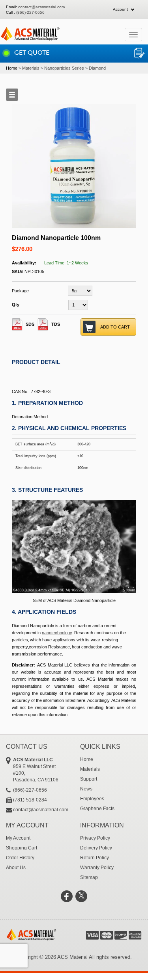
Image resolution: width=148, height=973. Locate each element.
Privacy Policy (95, 838)
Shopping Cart (21, 848)
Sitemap (89, 877)
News (86, 789)
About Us (16, 867)
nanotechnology (57, 632)
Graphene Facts (97, 808)
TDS (55, 324)
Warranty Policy (97, 867)
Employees (92, 798)
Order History (20, 857)
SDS (30, 324)
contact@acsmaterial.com (41, 7)
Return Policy (94, 857)
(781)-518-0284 (30, 800)
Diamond (97, 68)
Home (11, 68)
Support (88, 779)
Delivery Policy (96, 848)
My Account (18, 838)
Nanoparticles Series (64, 68)
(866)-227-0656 (30, 12)
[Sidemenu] (12, 95)
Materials (30, 68)
